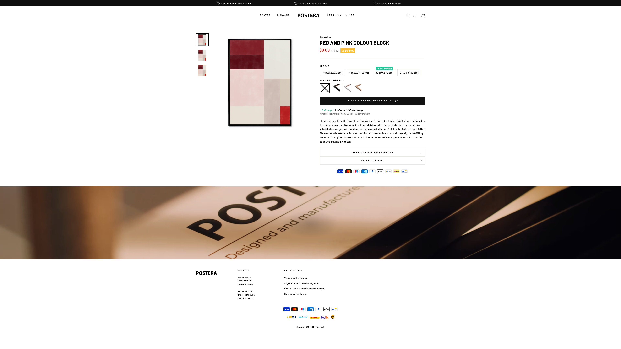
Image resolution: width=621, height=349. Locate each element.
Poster (265, 15)
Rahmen (332, 80)
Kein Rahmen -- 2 (324, 88)
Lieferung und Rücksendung (372, 152)
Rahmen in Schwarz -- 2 (335, 88)
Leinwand (283, 15)
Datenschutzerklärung (295, 293)
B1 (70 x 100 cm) (409, 72)
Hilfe (350, 15)
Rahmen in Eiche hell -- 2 (357, 88)
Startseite (325, 36)
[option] (234, 3)
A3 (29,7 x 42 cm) (359, 72)
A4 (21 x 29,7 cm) (332, 72)
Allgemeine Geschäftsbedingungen (301, 283)
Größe (325, 66)
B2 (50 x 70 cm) (384, 72)
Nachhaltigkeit (372, 160)
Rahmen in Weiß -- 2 (346, 88)
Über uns (334, 15)
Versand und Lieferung (295, 277)
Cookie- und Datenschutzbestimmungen (304, 288)
